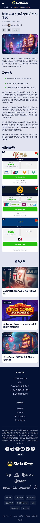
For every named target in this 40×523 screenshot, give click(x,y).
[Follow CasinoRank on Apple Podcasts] (33, 449)
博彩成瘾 (27, 516)
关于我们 (20, 408)
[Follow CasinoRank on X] (17, 449)
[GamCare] (28, 475)
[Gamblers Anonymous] (17, 475)
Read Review (20, 181)
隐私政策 (20, 412)
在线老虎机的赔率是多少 (20, 386)
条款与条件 (6, 516)
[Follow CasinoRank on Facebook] (7, 449)
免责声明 (21, 516)
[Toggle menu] (3, 3)
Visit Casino (20, 177)
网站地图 (20, 520)
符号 (20, 382)
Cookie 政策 (13, 516)
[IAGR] (9, 475)
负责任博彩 (34, 516)
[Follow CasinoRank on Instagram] (12, 449)
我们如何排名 (20, 420)
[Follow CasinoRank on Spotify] (28, 449)
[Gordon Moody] (20, 481)
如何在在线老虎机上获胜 (20, 390)
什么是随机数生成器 (20, 394)
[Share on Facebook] (9, 30)
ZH (19, 454)
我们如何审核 (20, 416)
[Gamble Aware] (17, 487)
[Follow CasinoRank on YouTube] (22, 449)
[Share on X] (4, 30)
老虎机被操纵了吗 (20, 378)
